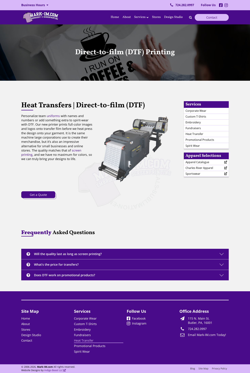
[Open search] (190, 17)
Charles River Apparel (199, 168)
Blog (192, 368)
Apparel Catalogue (197, 162)
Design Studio (173, 17)
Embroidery (193, 122)
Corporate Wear (196, 111)
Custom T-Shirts (196, 116)
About (126, 17)
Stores (156, 17)
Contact (211, 17)
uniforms (53, 116)
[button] (182, 5)
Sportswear (193, 174)
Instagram (139, 323)
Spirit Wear (193, 146)
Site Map (203, 368)
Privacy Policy (219, 368)
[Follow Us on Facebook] (220, 5)
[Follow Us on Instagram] (226, 5)
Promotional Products (200, 140)
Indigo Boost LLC (53, 370)
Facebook (139, 318)
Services (140, 17)
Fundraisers (193, 128)
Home (115, 17)
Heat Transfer (194, 134)
